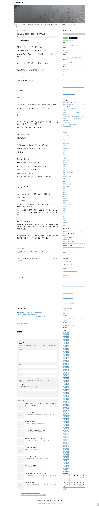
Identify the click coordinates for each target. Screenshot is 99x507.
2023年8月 (66, 337)
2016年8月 (66, 378)
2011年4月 (66, 439)
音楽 (64, 218)
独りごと (65, 190)
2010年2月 (66, 457)
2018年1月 (66, 357)
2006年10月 (66, 469)
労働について (66, 154)
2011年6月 (66, 436)
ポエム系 (65, 141)
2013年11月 (66, 413)
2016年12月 (66, 372)
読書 (64, 215)
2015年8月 (66, 393)
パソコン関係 (66, 135)
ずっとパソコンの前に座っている (70, 303)
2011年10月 (66, 431)
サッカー (65, 134)
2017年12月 (66, 358)
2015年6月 (66, 396)
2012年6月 (66, 421)
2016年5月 (66, 381)
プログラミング (66, 139)
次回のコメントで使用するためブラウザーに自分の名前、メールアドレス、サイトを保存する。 (38, 381)
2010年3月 (66, 456)
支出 (64, 170)
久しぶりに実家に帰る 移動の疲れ (71, 102)
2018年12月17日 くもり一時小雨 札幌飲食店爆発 (30, 312)
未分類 (64, 183)
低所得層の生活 (66, 148)
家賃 (64, 168)
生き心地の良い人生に (22, 2)
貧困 (64, 145)
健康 (64, 150)
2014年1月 (66, 410)
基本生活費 (30, 24)
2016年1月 (66, 387)
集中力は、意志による (69, 94)
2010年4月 (66, 454)
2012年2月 (66, 425)
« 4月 (64, 489)
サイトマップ (18, 24)
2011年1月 (66, 443)
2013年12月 (66, 412)
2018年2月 (66, 355)
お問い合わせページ (77, 24)
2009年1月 (66, 465)
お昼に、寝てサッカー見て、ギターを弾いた (73, 69)
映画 (64, 181)
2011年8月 (66, 434)
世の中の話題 (66, 143)
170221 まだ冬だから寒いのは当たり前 (35, 473)
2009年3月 (66, 463)
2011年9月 (66, 433)
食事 (64, 220)
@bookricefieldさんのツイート (70, 254)
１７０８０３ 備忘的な (31, 465)
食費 (64, 225)
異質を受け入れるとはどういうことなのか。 (73, 275)
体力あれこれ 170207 (68, 325)
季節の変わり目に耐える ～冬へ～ (35, 438)
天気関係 (65, 158)
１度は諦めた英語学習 (68, 298)
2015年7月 (66, 395)
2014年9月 (66, 404)
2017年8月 (66, 361)
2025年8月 (66, 334)
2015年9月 (66, 392)
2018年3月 (66, 354)
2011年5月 (66, 437)
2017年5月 (66, 364)
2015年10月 (66, 390)
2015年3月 (66, 398)
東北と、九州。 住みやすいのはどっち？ (73, 280)
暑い (64, 313)
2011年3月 (66, 440)
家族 (64, 166)
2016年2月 (66, 386)
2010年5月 (66, 453)
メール (21, 369)
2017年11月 (66, 360)
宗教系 (64, 164)
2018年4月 (66, 352)
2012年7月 (66, 419)
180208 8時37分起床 (31, 447)
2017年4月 (66, 366)
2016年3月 (66, 384)
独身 (64, 192)
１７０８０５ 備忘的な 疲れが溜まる (72, 45)
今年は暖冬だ (66, 122)
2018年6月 (66, 351)
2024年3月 (66, 336)
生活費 (64, 198)
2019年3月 (66, 343)
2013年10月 (66, 415)
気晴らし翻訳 (66, 186)
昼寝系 (64, 178)
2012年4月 (66, 424)
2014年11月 (66, 402)
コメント (21, 349)
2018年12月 (66, 346)
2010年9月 (66, 448)
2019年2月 (66, 345)
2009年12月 (66, 460)
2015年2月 (66, 399)
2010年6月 (66, 451)
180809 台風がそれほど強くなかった (35, 430)
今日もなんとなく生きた (31, 421)
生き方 (64, 194)
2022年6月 (66, 340)
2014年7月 (66, 407)
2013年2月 (66, 418)
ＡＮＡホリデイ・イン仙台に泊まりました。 (73, 82)
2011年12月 (66, 428)
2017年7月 (66, 363)
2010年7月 (66, 450)
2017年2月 (66, 369)
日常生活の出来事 (23, 323)
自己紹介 (25, 24)
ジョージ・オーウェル (68, 293)
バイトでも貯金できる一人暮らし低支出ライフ (50, 24)
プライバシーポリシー (66, 24)
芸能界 (64, 208)
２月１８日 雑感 (29, 412)
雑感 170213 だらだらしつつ (33, 456)
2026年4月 (66, 333)
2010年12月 (66, 445)
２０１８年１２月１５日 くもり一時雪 (30, 493)
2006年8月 (66, 471)
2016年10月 (66, 375)
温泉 (64, 188)
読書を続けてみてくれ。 (68, 40)
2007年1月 (66, 466)
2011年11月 (66, 430)
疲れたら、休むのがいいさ (69, 308)
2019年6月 (66, 342)
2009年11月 (66, 462)
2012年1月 (66, 427)
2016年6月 (66, 380)
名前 (20, 364)
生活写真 (65, 196)
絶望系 (64, 202)
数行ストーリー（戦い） (68, 172)
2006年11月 (66, 468)
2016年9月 (66, 377)
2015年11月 (66, 389)
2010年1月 (66, 459)
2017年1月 (66, 371)
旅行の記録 (36, 24)
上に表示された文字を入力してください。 (28, 386)
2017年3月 (66, 367)
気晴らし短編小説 (67, 185)
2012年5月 (66, 422)
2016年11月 (66, 374)
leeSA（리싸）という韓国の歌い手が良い (27, 314)
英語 (64, 212)
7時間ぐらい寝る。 (67, 114)
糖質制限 (65, 222)
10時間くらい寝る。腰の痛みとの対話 (72, 118)
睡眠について (66, 200)
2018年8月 (66, 349)
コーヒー (65, 132)
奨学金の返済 (66, 160)
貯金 (64, 216)
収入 (64, 156)
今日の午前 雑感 (29, 482)
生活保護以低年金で (68, 261)
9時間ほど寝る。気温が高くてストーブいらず (73, 116)
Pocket (29, 40)
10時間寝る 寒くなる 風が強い (71, 112)
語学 (64, 210)
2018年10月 (66, 348)
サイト (20, 374)
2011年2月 (66, 442)
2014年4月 (66, 409)
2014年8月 (66, 405)
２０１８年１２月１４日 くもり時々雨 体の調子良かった (32, 316)
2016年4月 (66, 383)
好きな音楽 (65, 162)
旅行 (64, 174)
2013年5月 (66, 416)
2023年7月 (66, 339)
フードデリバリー (67, 137)
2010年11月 (66, 446)
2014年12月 (66, 401)
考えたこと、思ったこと (68, 204)
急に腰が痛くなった (67, 120)
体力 (64, 152)
